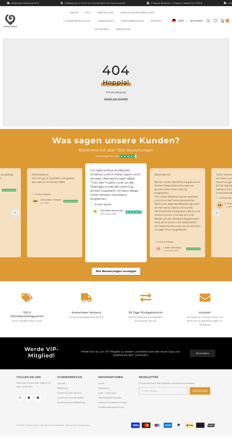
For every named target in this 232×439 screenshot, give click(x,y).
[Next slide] (216, 213)
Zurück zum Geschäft (116, 99)
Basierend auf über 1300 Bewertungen (116, 150)
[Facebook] (20, 397)
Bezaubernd (162, 174)
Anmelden (202, 353)
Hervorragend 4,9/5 (107, 156)
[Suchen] (208, 20)
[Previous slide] (16, 213)
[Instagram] (29, 397)
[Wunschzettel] (215, 21)
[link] (27, 309)
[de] (173, 21)
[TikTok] (38, 397)
